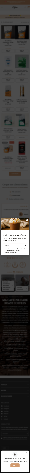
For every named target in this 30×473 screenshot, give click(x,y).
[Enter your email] (25, 245)
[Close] (27, 220)
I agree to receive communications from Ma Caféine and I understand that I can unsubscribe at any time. (15, 250)
